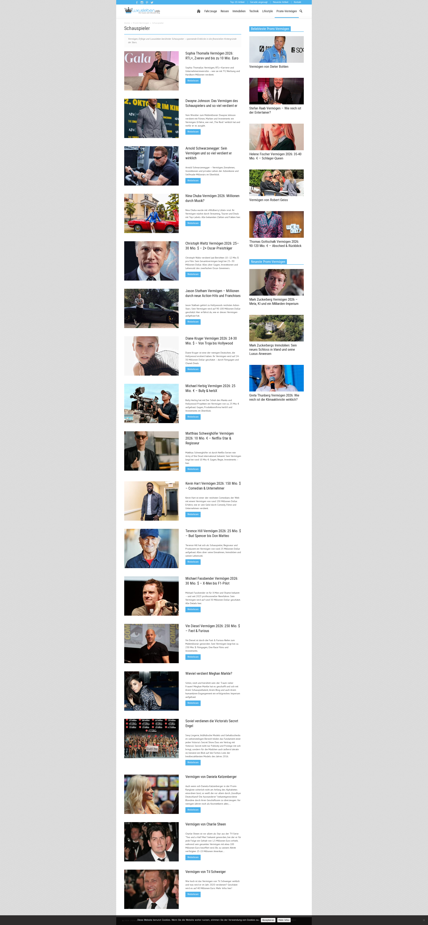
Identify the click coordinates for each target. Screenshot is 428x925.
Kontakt (297, 2)
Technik (254, 11)
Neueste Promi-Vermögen (268, 262)
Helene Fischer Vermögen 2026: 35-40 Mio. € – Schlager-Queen (275, 156)
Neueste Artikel (280, 2)
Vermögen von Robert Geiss (268, 200)
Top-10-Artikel (237, 2)
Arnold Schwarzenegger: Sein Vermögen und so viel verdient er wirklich (208, 153)
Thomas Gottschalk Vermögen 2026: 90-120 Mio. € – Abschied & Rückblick (275, 244)
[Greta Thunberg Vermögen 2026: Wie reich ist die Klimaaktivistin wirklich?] (276, 377)
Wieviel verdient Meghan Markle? (208, 673)
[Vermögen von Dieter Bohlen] (276, 49)
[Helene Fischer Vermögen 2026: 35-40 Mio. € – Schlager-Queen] (276, 136)
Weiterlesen (193, 80)
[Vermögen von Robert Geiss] (276, 182)
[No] (423, 920)
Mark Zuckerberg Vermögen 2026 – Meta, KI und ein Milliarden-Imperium (273, 301)
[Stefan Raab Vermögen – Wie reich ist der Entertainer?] (276, 90)
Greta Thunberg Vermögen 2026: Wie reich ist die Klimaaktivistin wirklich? (274, 397)
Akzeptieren (268, 919)
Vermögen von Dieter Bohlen (268, 67)
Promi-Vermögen (287, 11)
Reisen (225, 11)
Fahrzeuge (210, 11)
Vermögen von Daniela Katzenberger (211, 777)
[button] (300, 11)
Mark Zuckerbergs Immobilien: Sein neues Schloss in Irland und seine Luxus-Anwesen (273, 349)
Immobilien (239, 11)
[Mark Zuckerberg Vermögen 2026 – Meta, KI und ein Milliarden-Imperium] (276, 282)
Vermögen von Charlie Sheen (205, 824)
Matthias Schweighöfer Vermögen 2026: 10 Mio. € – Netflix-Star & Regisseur (209, 438)
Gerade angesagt (259, 2)
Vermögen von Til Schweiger (205, 872)
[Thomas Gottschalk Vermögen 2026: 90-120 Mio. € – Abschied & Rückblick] (276, 224)
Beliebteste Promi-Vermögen (270, 29)
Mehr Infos (284, 919)
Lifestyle (267, 11)
